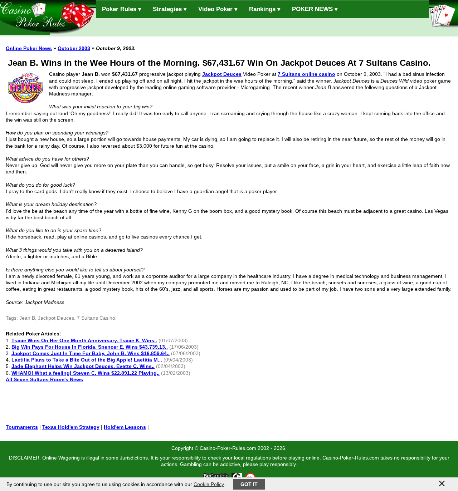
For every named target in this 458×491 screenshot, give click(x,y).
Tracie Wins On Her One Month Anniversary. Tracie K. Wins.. (84, 340)
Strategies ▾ (170, 9)
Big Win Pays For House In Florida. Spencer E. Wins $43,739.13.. (89, 347)
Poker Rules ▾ (121, 9)
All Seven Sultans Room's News (44, 379)
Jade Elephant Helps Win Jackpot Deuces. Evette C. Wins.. (83, 366)
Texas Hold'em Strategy (70, 427)
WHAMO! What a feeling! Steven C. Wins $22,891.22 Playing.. (85, 373)
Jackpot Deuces (222, 74)
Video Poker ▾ (218, 9)
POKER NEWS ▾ (315, 9)
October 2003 (74, 48)
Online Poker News (29, 48)
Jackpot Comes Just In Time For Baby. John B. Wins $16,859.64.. (90, 353)
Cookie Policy (209, 484)
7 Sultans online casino (306, 74)
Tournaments (22, 427)
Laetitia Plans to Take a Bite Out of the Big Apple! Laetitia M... (86, 360)
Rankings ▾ (265, 9)
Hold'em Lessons (125, 427)
